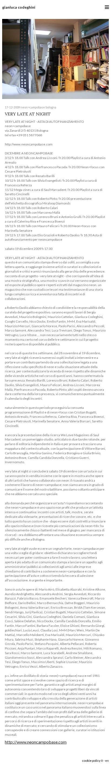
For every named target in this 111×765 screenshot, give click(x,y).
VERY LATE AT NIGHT (28, 114)
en (107, 761)
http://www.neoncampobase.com (36, 741)
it (102, 761)
